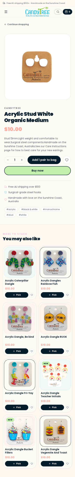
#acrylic (11, 209)
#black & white (29, 209)
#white (22, 214)
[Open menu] (6, 12)
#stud (9, 214)
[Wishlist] (67, 160)
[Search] (58, 12)
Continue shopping (18, 24)
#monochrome (51, 209)
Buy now (38, 171)
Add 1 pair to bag (44, 160)
